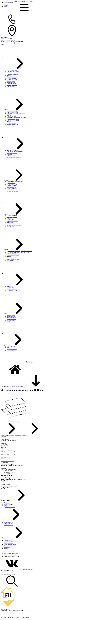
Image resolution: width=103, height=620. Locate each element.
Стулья (8, 347)
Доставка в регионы (9, 507)
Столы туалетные (11, 123)
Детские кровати (11, 183)
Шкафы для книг (11, 219)
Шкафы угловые (11, 223)
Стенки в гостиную (12, 70)
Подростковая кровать (12, 188)
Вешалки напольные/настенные (15, 151)
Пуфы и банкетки (11, 155)
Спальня (6, 109)
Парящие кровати (11, 253)
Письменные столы (12, 79)
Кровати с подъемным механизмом (16, 113)
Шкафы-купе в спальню (13, 120)
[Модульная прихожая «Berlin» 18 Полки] (15, 422)
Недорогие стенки (11, 83)
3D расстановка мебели (10, 544)
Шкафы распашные (12, 77)
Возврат (6, 548)
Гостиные (6, 68)
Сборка (5, 6)
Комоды (9, 75)
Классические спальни (12, 112)
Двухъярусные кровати (12, 191)
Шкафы (6, 214)
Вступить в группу (28, 569)
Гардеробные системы (12, 221)
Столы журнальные (12, 85)
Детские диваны (11, 189)
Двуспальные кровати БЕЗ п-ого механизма (18, 252)
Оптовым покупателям (10, 545)
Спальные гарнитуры (12, 111)
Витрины (9, 72)
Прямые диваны (11, 81)
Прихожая (6, 149)
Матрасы (9, 121)
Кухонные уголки (11, 317)
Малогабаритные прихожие (14, 157)
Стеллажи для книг (12, 78)
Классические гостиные (13, 71)
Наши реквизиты (8, 543)
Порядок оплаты (8, 522)
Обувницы (9, 154)
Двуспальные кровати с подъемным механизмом (19, 251)
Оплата (5, 3)
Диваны (6, 313)
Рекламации (7, 547)
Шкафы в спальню (11, 116)
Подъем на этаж (8, 504)
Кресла (8, 321)
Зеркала (9, 125)
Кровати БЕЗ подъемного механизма (16, 117)
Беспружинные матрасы (13, 259)
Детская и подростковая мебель (15, 181)
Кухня (5, 345)
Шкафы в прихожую (12, 153)
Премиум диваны (11, 319)
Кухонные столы (11, 346)
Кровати (6, 249)
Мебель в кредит (8, 525)
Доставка (6, 5)
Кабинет (6, 285)
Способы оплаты (8, 523)
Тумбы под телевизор (12, 74)
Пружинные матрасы (12, 257)
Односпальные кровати (13, 119)
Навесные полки (11, 86)
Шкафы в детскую (11, 187)
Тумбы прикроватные (12, 124)
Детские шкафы (11, 226)
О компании (7, 540)
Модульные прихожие (12, 150)
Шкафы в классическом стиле (14, 225)
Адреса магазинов (8, 2)
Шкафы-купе (10, 218)
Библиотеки (10, 286)
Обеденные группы (12, 349)
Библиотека (10, 222)
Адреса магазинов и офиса (11, 541)
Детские (6, 180)
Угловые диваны (11, 82)
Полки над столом (11, 185)
